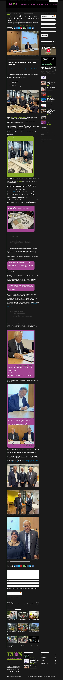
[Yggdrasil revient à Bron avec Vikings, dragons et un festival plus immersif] (43, 83)
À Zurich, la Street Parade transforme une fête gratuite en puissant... (51, 93)
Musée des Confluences (18, 0)
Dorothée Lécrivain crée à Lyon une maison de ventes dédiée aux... (51, 88)
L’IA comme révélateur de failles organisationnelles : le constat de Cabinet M (13, 604)
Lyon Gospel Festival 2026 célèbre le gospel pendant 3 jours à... (51, 122)
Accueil (8, 13)
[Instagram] (10, 671)
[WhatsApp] (24, 28)
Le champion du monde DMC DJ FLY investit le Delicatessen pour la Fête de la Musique (34, 620)
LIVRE (36, 8)
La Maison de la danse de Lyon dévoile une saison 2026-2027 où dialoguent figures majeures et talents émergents (34, 632)
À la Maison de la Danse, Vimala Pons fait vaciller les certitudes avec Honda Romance (22, 620)
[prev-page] (37, 609)
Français (52, 0)
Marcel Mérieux (19, 181)
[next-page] (38, 609)
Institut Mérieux (14, 117)
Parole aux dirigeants (12, 8)
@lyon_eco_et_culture (38, 649)
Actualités (42, 660)
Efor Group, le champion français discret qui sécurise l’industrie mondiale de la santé (31, 604)
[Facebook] (48, 0)
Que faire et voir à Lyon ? (26, 0)
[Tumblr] (28, 28)
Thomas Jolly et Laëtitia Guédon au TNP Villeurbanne (12, 620)
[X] (19, 28)
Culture (32, 8)
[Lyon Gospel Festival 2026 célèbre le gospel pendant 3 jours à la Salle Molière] (43, 122)
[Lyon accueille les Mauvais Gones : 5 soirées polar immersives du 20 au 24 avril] (34, 639)
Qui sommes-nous (11, 11)
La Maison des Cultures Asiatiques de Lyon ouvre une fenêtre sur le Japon (22, 632)
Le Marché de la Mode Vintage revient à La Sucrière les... (50, 77)
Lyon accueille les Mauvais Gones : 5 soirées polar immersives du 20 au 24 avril (33, 645)
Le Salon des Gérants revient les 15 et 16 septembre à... (48, 68)
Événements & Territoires (44, 8)
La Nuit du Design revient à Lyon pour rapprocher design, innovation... (51, 105)
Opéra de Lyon (33, 0)
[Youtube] (18, 671)
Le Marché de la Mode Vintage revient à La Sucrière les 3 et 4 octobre (47, 133)
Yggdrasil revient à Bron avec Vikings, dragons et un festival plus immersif (48, 137)
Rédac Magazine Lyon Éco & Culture (13, 25)
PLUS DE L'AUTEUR (18, 609)
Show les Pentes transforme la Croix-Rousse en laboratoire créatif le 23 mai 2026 (23, 645)
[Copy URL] (35, 28)
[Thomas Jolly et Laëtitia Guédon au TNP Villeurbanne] (12, 615)
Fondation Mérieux (22, 117)
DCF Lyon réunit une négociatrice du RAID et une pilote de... (51, 99)
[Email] (26, 28)
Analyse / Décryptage (49, 95)
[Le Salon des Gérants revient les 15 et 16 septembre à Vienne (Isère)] (48, 61)
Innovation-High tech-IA (44, 663)
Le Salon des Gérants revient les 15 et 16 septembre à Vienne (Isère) (47, 130)
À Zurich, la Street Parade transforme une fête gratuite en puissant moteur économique (47, 143)
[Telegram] (30, 28)
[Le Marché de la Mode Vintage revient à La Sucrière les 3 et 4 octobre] (43, 77)
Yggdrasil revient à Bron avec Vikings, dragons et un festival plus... (51, 82)
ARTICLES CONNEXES (11, 609)
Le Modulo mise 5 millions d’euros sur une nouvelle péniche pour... (51, 117)
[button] (55, 10)
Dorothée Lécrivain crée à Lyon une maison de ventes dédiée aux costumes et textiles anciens (48, 140)
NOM (41, 22)
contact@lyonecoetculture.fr (16, 669)
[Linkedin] (15, 28)
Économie (20, 8)
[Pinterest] (21, 28)
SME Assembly (26, 8)
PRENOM (42, 18)
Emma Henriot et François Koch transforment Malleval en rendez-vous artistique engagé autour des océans (12, 645)
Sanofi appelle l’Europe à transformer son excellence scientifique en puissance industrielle (51, 111)
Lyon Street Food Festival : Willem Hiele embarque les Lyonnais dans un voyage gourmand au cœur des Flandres (11, 633)
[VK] (33, 28)
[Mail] (14, 671)
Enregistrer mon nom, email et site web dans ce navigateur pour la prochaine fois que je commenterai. (23, 588)
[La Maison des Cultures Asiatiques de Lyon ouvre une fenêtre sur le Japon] (23, 627)
